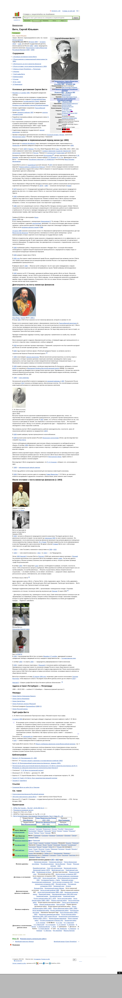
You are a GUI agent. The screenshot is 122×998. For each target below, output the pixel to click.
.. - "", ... (28, 808)
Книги (54, 20)
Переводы (45, 20)
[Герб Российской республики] (13, 840)
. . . (38, 778)
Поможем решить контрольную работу (33, 939)
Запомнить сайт (56, 11)
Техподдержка (37, 959)
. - (43, 926)
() (65, 109)
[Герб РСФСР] (13, 845)
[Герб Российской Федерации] (13, 855)
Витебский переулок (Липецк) (24, 941)
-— (50, 892)
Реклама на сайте (45, 959)
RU (77, 11)
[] (53, 155)
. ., (29, 758)
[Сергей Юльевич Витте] (64, 79)
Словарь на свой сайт (68, 11)
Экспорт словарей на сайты (19, 963)
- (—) (65, 908)
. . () (32, 770)
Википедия (27, 20)
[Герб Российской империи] (13, 830)
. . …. (36, 763)
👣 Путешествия (18, 960)
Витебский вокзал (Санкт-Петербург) (65, 941)
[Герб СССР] (13, 850)
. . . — (38, 816)
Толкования (36, 20)
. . (52, 157)
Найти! (76, 18)
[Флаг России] (72, 111)
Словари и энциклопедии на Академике (39, 14)
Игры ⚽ (63, 20)
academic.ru (17, 20)
